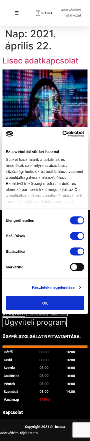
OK (45, 303)
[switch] (77, 236)
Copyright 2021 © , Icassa (45, 427)
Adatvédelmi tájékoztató (19, 433)
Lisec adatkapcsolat (40, 60)
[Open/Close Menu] (16, 13)
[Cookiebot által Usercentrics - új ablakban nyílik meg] (63, 134)
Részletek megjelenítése (53, 287)
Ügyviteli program (35, 322)
